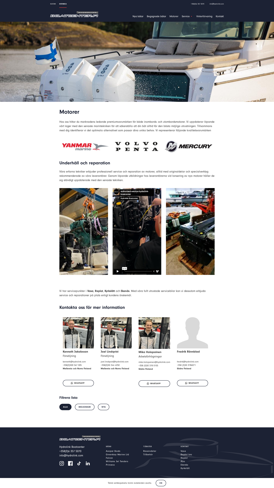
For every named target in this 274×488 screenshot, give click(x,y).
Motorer (174, 16)
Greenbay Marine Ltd (117, 454)
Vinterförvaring (204, 16)
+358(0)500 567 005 (72, 365)
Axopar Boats (113, 451)
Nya (104, 407)
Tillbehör (148, 454)
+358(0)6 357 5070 (197, 4)
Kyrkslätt (185, 468)
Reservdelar (149, 451)
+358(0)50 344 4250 (110, 365)
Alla (65, 407)
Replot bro (186, 454)
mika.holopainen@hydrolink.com (154, 362)
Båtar (108, 446)
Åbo (183, 461)
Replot (184, 458)
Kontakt (220, 16)
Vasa (183, 451)
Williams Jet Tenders (117, 461)
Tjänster (147, 446)
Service (186, 16)
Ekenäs (184, 465)
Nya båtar (138, 16)
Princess (110, 465)
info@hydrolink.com (216, 4)
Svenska (63, 4)
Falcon (109, 458)
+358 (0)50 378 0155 (148, 365)
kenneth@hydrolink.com (74, 361)
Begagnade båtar (156, 16)
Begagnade (85, 407)
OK (160, 483)
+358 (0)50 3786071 (186, 365)
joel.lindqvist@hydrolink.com (114, 361)
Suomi (53, 4)
